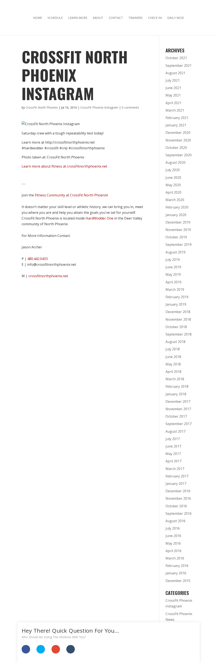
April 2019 (173, 282)
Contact (116, 18)
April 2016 (173, 550)
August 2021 (175, 73)
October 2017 (176, 416)
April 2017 (173, 461)
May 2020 (173, 185)
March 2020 (175, 199)
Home (37, 18)
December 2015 (178, 580)
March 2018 (175, 379)
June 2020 (173, 177)
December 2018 (178, 311)
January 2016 (176, 573)
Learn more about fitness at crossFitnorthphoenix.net (64, 166)
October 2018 (176, 327)
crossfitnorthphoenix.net (48, 276)
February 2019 (177, 297)
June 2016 (173, 535)
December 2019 (178, 222)
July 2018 (173, 349)
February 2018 (177, 386)
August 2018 (175, 341)
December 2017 (178, 401)
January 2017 (176, 483)
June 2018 (173, 356)
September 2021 (179, 65)
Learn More (77, 18)
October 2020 (176, 147)
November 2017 (178, 409)
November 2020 (178, 140)
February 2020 (177, 207)
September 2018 (179, 334)
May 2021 (173, 95)
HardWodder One (99, 218)
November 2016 (178, 498)
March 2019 (175, 289)
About (98, 18)
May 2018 (173, 364)
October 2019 (176, 237)
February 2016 (177, 565)
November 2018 (178, 319)
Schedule (55, 18)
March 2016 (175, 558)
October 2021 (176, 58)
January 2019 (176, 304)
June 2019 (173, 267)
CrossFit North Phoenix (42, 107)
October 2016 (176, 506)
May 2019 (173, 274)
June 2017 (173, 446)
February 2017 (177, 476)
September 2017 (179, 423)
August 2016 (175, 521)
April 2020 (173, 192)
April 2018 (173, 371)
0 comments (130, 107)
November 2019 (178, 229)
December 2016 (178, 491)
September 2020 (179, 155)
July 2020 (173, 170)
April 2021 (173, 103)
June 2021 (173, 87)
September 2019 (179, 244)
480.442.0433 (37, 258)
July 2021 (173, 80)
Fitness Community (50, 195)
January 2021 (176, 125)
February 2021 (177, 117)
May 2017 (173, 453)
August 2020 (175, 162)
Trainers (135, 18)
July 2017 (173, 438)
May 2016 (173, 543)
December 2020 (178, 132)
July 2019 (173, 259)
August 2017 (175, 431)
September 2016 (179, 513)
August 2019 (175, 252)
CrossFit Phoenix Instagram (99, 107)
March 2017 (175, 468)
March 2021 (175, 110)
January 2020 (176, 215)
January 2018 (176, 394)
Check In (155, 18)
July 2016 (173, 528)
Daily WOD (175, 18)
